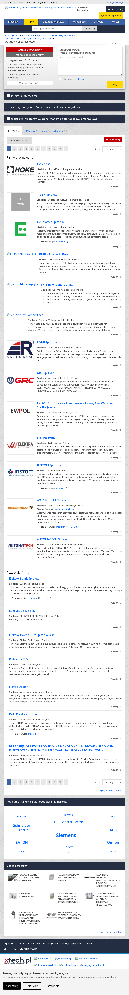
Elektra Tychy (46, 438)
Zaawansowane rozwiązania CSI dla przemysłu (30, 877)
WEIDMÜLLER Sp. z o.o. (53, 500)
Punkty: (115, 186)
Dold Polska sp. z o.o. (23, 714)
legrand (68, 814)
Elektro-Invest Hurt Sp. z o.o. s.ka (32, 635)
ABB (113, 830)
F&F (69, 853)
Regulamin (53, 943)
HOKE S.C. (44, 164)
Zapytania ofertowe (53, 21)
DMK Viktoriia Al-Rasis (54, 254)
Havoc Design (18, 687)
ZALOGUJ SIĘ (116, 9)
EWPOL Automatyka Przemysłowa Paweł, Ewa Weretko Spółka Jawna (75, 405)
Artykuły (98, 21)
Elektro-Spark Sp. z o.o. (24, 578)
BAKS (113, 851)
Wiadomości (79, 21)
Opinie (30, 943)
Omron (113, 842)
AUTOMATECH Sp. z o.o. (53, 539)
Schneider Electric (21, 827)
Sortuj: (97, 149)
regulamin (79, 78)
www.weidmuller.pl (64, 509)
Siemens (66, 835)
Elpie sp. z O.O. (19, 659)
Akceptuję (73, 78)
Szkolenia (59, 130)
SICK (113, 816)
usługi (74, 526)
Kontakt (41, 943)
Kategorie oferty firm (23, 96)
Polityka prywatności (72, 943)
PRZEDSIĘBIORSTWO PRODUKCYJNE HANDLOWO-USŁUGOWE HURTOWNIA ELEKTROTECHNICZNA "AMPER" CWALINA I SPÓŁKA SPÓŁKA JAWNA (61, 748)
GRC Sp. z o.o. (46, 373)
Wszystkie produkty (111, 932)
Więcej (115, 21)
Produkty (13, 21)
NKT (21, 851)
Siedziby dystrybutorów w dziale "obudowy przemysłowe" (45, 107)
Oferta (20, 943)
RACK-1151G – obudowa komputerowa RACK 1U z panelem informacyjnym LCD (108, 880)
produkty (60, 241)
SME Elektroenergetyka (57, 284)
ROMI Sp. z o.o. (47, 342)
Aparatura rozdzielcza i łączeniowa (55, 35)
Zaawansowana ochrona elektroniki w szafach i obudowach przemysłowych (107, 899)
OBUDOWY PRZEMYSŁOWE (26, 895)
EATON (22, 842)
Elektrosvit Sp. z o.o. (50, 222)
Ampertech (35, 315)
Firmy (31, 21)
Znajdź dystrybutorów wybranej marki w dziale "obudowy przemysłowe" (54, 118)
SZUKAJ (91, 28)
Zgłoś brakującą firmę (110, 790)
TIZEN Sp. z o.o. (47, 194)
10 (60, 148)
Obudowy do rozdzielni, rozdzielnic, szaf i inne (28, 38)
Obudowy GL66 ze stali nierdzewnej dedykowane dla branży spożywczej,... (69, 897)
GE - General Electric (68, 822)
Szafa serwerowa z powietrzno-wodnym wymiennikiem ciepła (69, 915)
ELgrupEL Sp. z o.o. (22, 611)
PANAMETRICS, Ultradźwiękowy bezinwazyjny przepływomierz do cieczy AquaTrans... (30, 918)
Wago (69, 846)
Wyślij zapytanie (112, 15)
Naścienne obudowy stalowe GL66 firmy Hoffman (68, 877)
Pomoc (90, 943)
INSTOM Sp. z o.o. (49, 465)
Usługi (45, 130)
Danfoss (21, 816)
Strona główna (12, 35)
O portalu (9, 943)
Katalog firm (28, 35)
